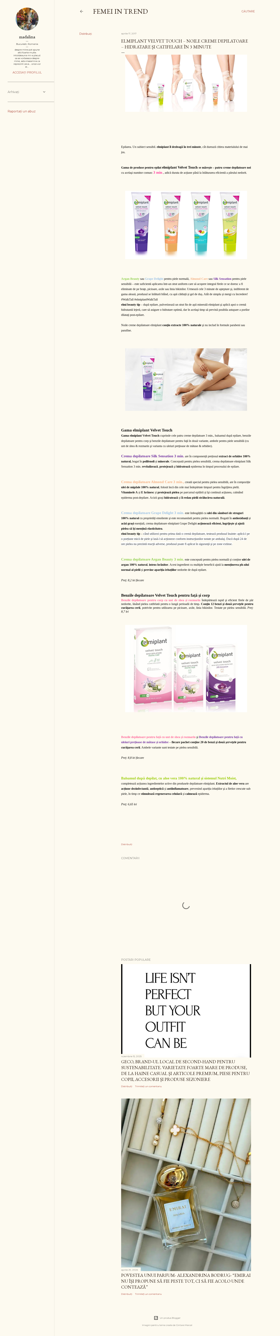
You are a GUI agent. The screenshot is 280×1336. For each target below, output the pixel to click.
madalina (27, 37)
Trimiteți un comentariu (148, 1086)
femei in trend (120, 11)
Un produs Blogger (170, 1317)
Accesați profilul (27, 72)
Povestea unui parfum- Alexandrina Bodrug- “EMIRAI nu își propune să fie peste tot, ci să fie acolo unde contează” (186, 1281)
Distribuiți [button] (85, 33)
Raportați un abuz (22, 111)
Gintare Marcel (184, 1325)
